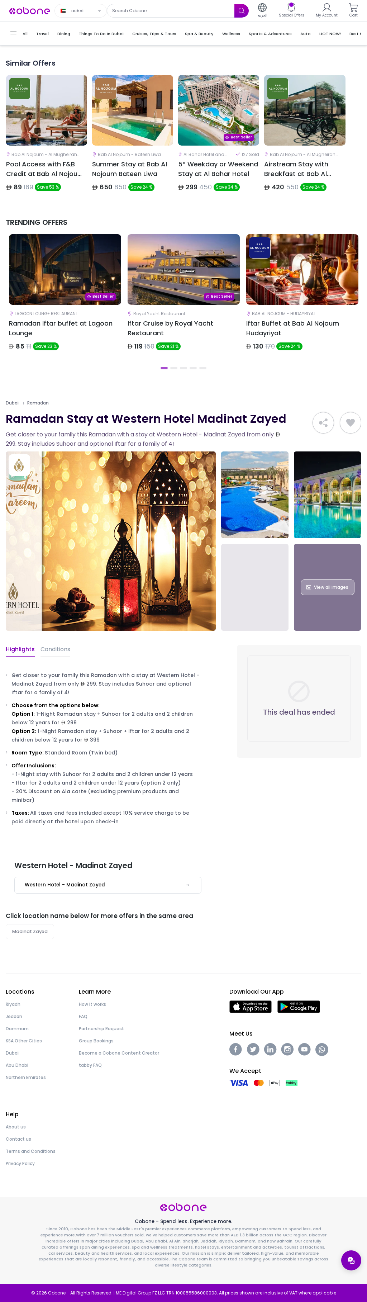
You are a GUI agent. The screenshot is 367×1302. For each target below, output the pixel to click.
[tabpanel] (65, 298)
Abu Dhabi (17, 1065)
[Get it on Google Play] (298, 1006)
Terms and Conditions (31, 1151)
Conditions (55, 649)
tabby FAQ (90, 1065)
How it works (92, 1004)
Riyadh (13, 1004)
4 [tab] (193, 368)
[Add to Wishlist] (350, 423)
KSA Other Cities (24, 1041)
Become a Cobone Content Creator (119, 1053)
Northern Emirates (26, 1077)
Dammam (17, 1029)
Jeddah (14, 1016)
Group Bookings (96, 1041)
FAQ (83, 1016)
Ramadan (38, 403)
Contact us (18, 1139)
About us (16, 1127)
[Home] (29, 10)
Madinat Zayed (30, 931)
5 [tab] (203, 368)
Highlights (20, 649)
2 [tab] (174, 368)
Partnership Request (101, 1029)
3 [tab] (183, 368)
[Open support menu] (351, 1260)
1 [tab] (164, 368)
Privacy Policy (20, 1163)
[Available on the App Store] (250, 1006)
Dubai (12, 403)
